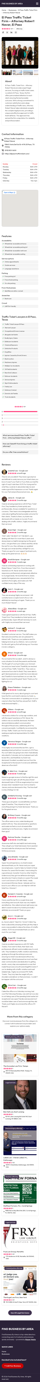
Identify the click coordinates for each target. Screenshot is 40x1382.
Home (4, 10)
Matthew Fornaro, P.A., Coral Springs (17, 1206)
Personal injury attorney (14, 1128)
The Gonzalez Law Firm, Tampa (15, 1066)
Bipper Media (30, 1339)
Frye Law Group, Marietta (13, 1252)
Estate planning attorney (14, 1037)
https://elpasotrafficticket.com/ (17, 154)
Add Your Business (13, 1366)
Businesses (13, 10)
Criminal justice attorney (14, 1268)
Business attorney (12, 1177)
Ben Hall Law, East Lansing (13, 1112)
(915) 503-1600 (10, 150)
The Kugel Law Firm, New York (15, 1297)
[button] (35, 52)
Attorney (19, 29)
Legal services (10, 1083)
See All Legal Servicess (20, 1313)
